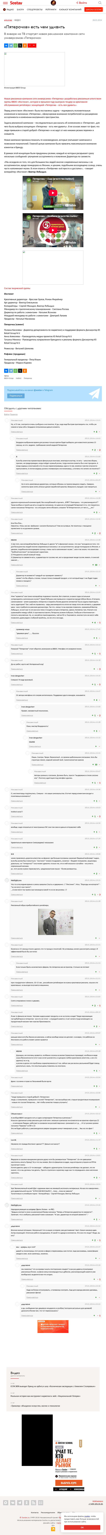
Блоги (20, 9)
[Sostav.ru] (22, 3)
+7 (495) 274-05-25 (96, 1504)
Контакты (35, 1513)
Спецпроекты (34, 9)
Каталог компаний (70, 9)
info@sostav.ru (98, 1501)
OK (82, 1527)
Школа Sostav (93, 9)
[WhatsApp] (15, 45)
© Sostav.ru (25, 1518)
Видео (15, 1373)
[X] (20, 45)
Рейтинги (51, 9)
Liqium (59, 1523)
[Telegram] (11, 45)
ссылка (32, 742)
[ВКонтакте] (6, 45)
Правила (14, 415)
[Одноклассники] (25, 45)
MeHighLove (16, 880)
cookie (87, 1516)
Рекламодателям (48, 1513)
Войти (6, 415)
